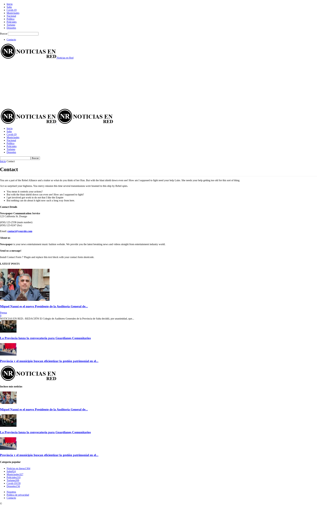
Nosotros (11, 491)
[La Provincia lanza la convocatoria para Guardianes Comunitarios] (8, 331)
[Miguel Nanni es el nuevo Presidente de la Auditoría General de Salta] (25, 300)
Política (10, 19)
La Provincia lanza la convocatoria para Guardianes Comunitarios (45, 338)
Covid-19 (12, 10)
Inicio (10, 4)
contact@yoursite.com (19, 231)
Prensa (3, 312)
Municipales (13, 13)
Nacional (11, 16)
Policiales (12, 21)
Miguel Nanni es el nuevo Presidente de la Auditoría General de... (44, 306)
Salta (9, 7)
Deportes (11, 27)
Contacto (11, 39)
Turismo (11, 24)
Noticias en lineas (18, 468)
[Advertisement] (158, 84)
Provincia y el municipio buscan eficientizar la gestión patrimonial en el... (49, 361)
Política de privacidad (18, 494)
